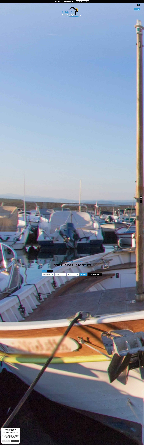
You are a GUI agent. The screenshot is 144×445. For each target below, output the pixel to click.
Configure (6, 440)
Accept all (15, 440)
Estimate (50, 271)
